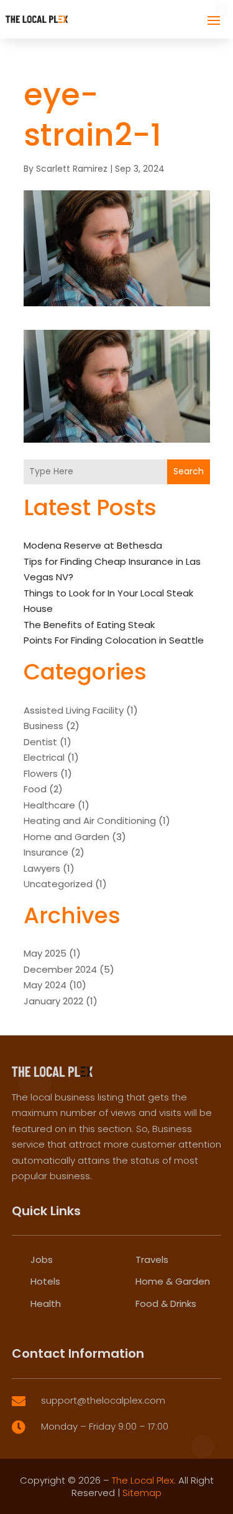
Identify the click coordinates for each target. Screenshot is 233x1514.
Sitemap (142, 1492)
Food (35, 788)
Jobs (41, 1259)
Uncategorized (58, 883)
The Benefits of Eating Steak (89, 624)
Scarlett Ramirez (71, 168)
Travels (151, 1259)
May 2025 (45, 953)
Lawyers (42, 868)
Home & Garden (172, 1281)
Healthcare (49, 805)
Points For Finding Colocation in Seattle (114, 640)
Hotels (45, 1281)
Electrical (44, 757)
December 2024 (60, 969)
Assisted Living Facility (74, 710)
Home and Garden (66, 836)
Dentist (40, 741)
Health (45, 1303)
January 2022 (53, 1000)
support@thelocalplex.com (103, 1400)
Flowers (41, 773)
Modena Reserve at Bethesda (93, 545)
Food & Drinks (165, 1303)
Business (43, 725)
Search (188, 471)
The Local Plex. (144, 1480)
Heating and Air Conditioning (90, 820)
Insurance (46, 852)
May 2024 (45, 984)
